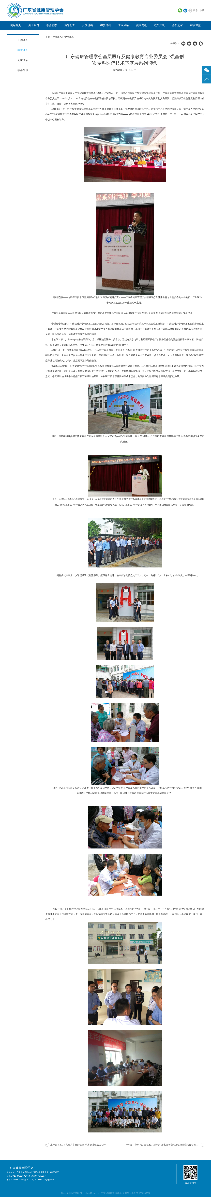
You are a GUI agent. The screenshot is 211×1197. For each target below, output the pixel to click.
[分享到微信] (183, 43)
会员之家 (177, 25)
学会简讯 (22, 70)
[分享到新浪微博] (189, 43)
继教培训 (105, 25)
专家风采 (123, 25)
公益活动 (22, 60)
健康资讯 (141, 25)
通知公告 (69, 25)
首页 (47, 37)
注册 (202, 10)
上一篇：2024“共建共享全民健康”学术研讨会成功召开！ (79, 1144)
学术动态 (22, 50)
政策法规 (159, 25)
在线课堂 (195, 25)
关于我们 (33, 25)
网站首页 (15, 25)
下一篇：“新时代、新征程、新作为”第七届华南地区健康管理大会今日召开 (162, 1144)
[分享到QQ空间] (195, 43)
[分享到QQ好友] (201, 43)
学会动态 (51, 25)
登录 (195, 10)
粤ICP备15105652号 (141, 1193)
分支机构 (87, 25)
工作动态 (22, 40)
